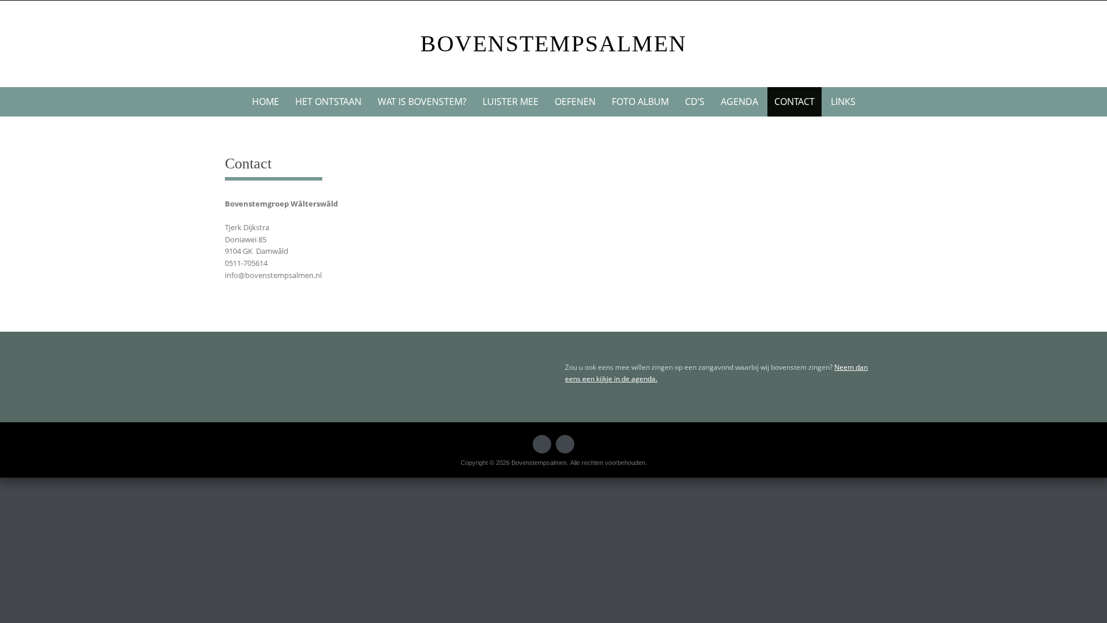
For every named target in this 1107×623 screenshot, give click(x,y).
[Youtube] (565, 444)
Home (265, 101)
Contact (794, 101)
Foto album (640, 101)
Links (843, 101)
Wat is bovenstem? (422, 101)
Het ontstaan (328, 101)
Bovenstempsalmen (553, 44)
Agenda (739, 101)
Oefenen (575, 101)
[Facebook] (542, 444)
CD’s (695, 101)
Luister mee (511, 101)
